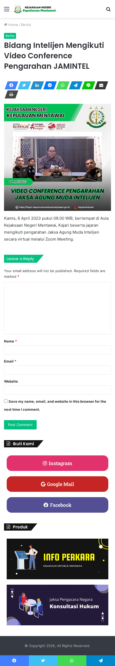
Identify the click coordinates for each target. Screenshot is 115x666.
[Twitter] (22, 85)
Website (11, 381)
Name (10, 341)
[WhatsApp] (61, 85)
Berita (26, 24)
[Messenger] (48, 85)
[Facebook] (10, 85)
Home (12, 24)
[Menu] (6, 11)
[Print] (10, 94)
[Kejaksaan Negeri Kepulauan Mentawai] (34, 9)
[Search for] (108, 11)
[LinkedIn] (35, 85)
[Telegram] (74, 85)
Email (10, 361)
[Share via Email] (99, 85)
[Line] (87, 85)
